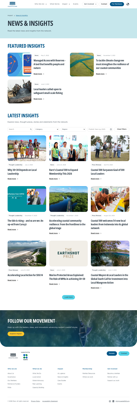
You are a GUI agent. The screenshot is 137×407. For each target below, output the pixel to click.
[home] (12, 4)
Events (75, 4)
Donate (112, 353)
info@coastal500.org (122, 401)
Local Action (37, 377)
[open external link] (27, 157)
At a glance (61, 373)
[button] (41, 4)
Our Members (12, 380)
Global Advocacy (38, 380)
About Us (11, 373)
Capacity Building (38, 387)
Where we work (88, 377)
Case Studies (62, 380)
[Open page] (110, 157)
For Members (117, 4)
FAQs (9, 387)
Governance (12, 377)
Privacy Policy (35, 401)
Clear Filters (121, 129)
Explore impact (16, 334)
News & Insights (63, 377)
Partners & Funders (14, 384)
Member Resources (89, 373)
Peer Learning (37, 384)
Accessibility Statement (50, 401)
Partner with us (112, 377)
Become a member (113, 373)
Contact (104, 4)
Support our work (113, 380)
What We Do (55, 4)
